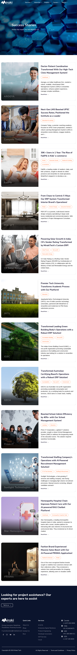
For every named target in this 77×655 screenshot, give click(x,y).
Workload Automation (45, 634)
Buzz (24, 634)
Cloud (40, 640)
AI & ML (40, 625)
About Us (26, 625)
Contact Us (26, 631)
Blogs (24, 628)
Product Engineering (44, 631)
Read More (45, 94)
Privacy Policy (71, 650)
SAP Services (42, 637)
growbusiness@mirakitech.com (12, 631)
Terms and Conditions (57, 650)
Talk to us (6, 605)
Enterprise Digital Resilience (47, 628)
